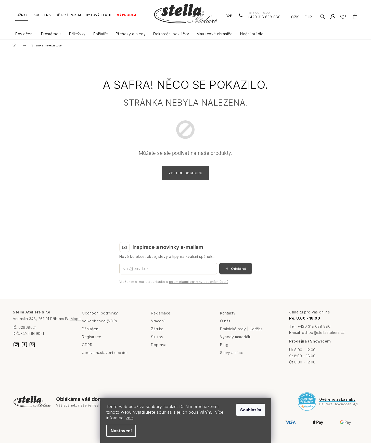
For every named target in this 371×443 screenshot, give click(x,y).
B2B (228, 16)
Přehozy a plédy (131, 34)
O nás (225, 321)
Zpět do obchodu (185, 173)
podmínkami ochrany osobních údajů (198, 282)
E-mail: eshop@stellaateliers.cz (317, 332)
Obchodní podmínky (100, 313)
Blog (224, 345)
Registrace (91, 337)
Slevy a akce (231, 352)
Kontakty (227, 313)
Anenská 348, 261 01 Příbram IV (47, 319)
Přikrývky (77, 34)
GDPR (87, 345)
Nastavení (121, 430)
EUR (308, 17)
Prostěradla (51, 34)
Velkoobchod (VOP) (99, 321)
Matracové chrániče (215, 34)
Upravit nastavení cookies (105, 352)
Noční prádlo (251, 34)
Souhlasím (250, 409)
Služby (157, 337)
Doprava (159, 345)
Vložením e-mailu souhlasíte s (173, 282)
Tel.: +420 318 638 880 (309, 326)
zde (129, 417)
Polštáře (100, 34)
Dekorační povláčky (171, 34)
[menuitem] (21, 16)
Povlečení (24, 34)
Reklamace (161, 313)
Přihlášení (90, 329)
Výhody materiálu (235, 337)
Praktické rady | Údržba (241, 329)
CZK (295, 17)
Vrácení (158, 321)
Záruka (157, 329)
